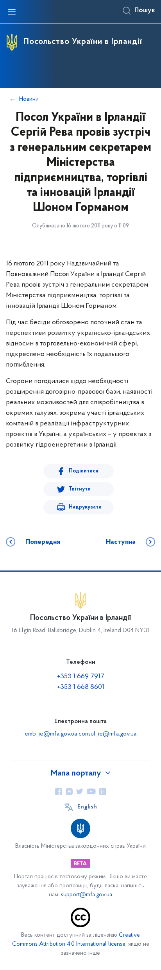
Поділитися (83, 471)
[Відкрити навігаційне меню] (12, 12)
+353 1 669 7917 (80, 676)
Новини (29, 99)
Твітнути (80, 489)
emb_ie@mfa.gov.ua (51, 734)
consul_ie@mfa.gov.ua (107, 734)
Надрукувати (85, 507)
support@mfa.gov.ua (86, 895)
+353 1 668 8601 (80, 687)
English (87, 807)
